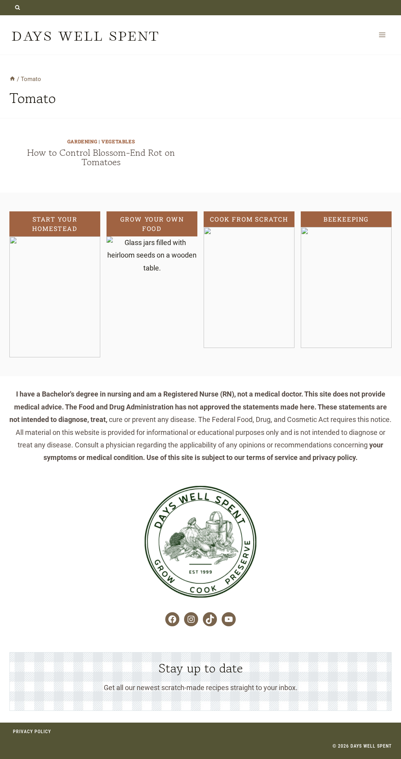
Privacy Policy (32, 731)
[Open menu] (382, 35)
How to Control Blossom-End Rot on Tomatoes (101, 157)
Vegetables (118, 141)
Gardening (82, 141)
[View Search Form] (17, 7)
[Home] (12, 79)
